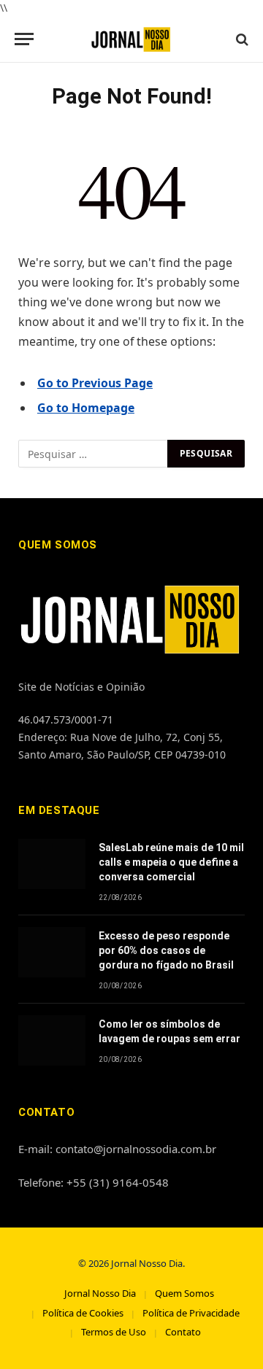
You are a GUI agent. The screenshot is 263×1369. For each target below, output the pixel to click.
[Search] (240, 39)
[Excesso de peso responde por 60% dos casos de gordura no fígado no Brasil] (51, 952)
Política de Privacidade (191, 1312)
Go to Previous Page (95, 383)
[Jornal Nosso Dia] (132, 39)
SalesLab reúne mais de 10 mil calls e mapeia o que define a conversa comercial (171, 862)
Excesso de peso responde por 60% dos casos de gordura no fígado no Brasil (166, 950)
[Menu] (24, 39)
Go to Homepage (85, 408)
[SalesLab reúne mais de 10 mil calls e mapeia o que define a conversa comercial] (51, 864)
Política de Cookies (82, 1312)
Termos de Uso (113, 1331)
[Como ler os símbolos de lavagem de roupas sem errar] (51, 1040)
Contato (183, 1331)
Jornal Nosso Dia (100, 1293)
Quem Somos (184, 1293)
